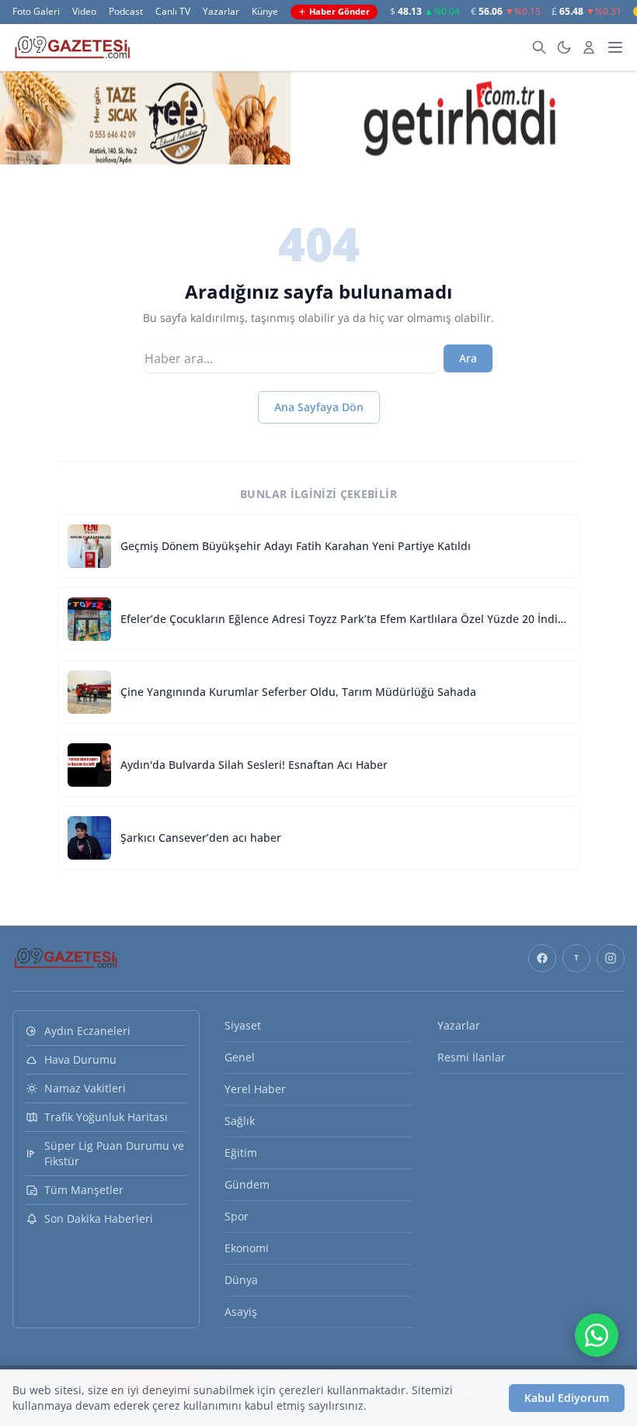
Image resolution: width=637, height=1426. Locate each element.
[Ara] (539, 47)
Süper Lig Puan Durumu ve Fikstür (114, 1153)
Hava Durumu (80, 1059)
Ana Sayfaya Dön (319, 407)
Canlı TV (172, 11)
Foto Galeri (36, 11)
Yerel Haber (255, 1089)
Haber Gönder (339, 11)
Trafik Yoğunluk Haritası (106, 1116)
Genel (240, 1057)
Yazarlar (221, 11)
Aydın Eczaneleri (87, 1030)
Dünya (241, 1279)
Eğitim (241, 1152)
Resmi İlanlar (471, 1057)
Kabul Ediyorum (566, 1397)
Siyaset (243, 1025)
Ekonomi (247, 1248)
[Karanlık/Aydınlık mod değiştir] (564, 47)
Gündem (247, 1184)
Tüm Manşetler (84, 1189)
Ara (468, 358)
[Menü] (615, 47)
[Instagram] (611, 958)
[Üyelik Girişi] (589, 47)
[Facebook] (542, 958)
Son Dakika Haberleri (98, 1218)
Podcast (126, 11)
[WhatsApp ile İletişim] (596, 1335)
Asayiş (241, 1311)
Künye (265, 11)
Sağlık (240, 1120)
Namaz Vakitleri (85, 1088)
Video (84, 11)
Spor (237, 1216)
